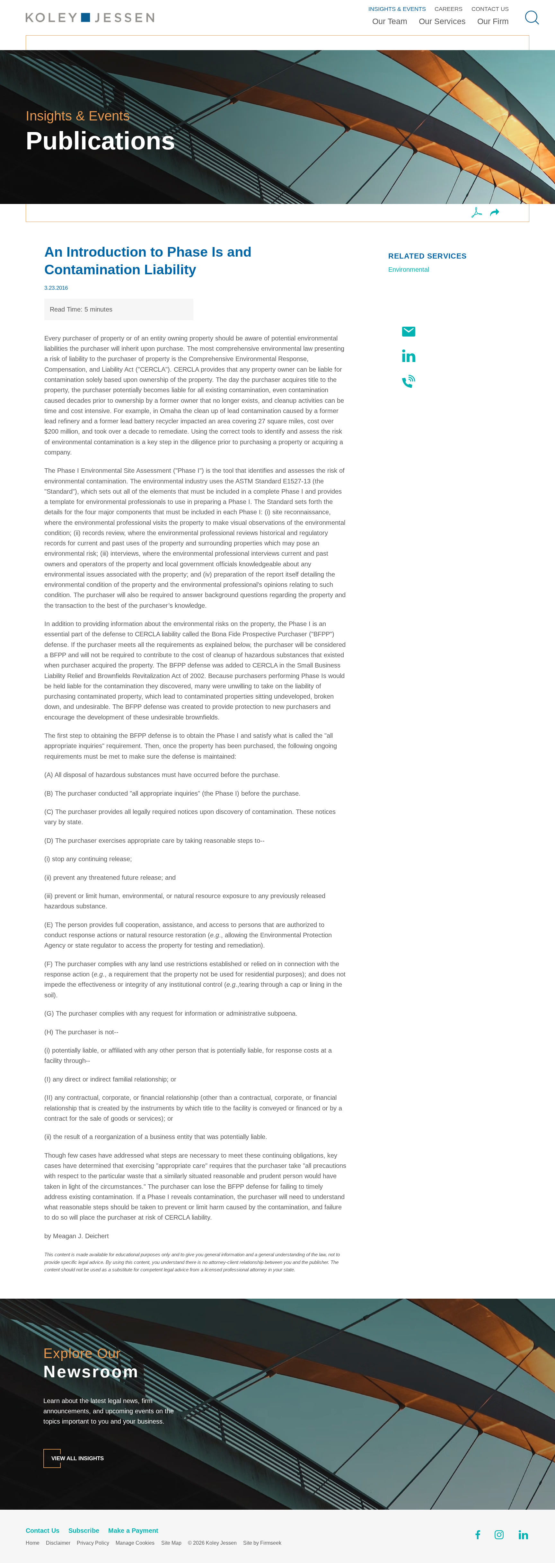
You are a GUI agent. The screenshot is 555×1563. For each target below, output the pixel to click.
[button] (494, 213)
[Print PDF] (476, 213)
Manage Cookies (135, 1543)
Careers (449, 9)
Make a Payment (133, 1530)
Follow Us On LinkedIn (454, 355)
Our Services (442, 21)
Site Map (171, 1543)
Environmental (408, 269)
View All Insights (77, 1458)
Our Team (389, 21)
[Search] (532, 17)
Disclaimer (58, 1543)
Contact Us (490, 9)
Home (33, 1543)
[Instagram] (499, 1536)
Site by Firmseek (262, 1543)
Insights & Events (397, 9)
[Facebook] (477, 1536)
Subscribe (436, 331)
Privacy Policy (93, 1543)
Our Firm (493, 21)
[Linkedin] (523, 1536)
